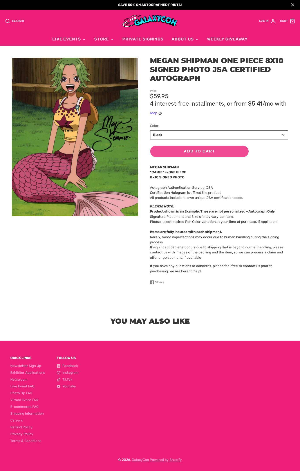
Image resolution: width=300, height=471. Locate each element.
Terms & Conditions (25, 441)
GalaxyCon (140, 460)
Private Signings (142, 39)
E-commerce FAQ (24, 407)
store (101, 39)
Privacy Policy (21, 434)
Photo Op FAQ (21, 393)
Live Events (66, 39)
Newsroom (18, 379)
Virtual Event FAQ (24, 400)
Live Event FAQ (22, 386)
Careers (16, 420)
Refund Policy (21, 427)
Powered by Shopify (166, 460)
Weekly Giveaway (227, 39)
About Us (182, 39)
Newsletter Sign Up (25, 366)
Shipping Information (27, 414)
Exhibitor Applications (27, 373)
